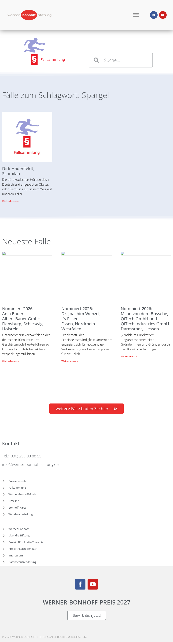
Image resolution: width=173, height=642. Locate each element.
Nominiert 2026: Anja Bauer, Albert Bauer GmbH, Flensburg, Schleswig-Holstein (23, 319)
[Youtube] (163, 15)
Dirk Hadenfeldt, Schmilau (18, 171)
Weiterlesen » (10, 201)
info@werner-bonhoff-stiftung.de (30, 464)
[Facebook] (153, 15)
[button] (136, 15)
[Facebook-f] (80, 584)
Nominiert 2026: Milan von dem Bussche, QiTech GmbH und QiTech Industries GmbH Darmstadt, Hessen (145, 319)
